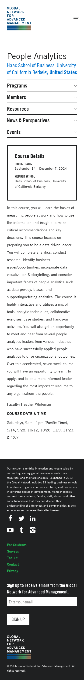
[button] (76, 16)
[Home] (19, 18)
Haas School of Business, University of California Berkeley (41, 69)
